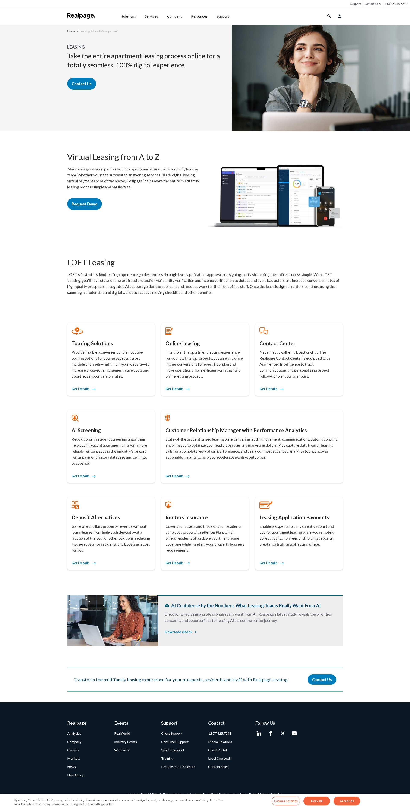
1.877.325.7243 (219, 733)
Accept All (347, 801)
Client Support (171, 733)
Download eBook (178, 632)
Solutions (128, 16)
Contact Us (322, 679)
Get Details (80, 389)
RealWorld (122, 733)
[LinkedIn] (259, 733)
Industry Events (125, 742)
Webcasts (121, 750)
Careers (73, 750)
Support (355, 4)
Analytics (74, 733)
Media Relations (220, 742)
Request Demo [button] (84, 204)
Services (151, 16)
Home (71, 31)
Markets (73, 758)
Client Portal (217, 750)
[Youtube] (294, 733)
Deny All (317, 801)
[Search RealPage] (329, 16)
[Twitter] (282, 733)
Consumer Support (175, 742)
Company (174, 16)
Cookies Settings (286, 801)
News (71, 767)
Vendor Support (172, 750)
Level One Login (219, 758)
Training (167, 758)
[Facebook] (270, 733)
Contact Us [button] (82, 83)
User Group (75, 775)
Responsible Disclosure (178, 767)
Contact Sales (372, 4)
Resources (199, 16)
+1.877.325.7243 (396, 4)
